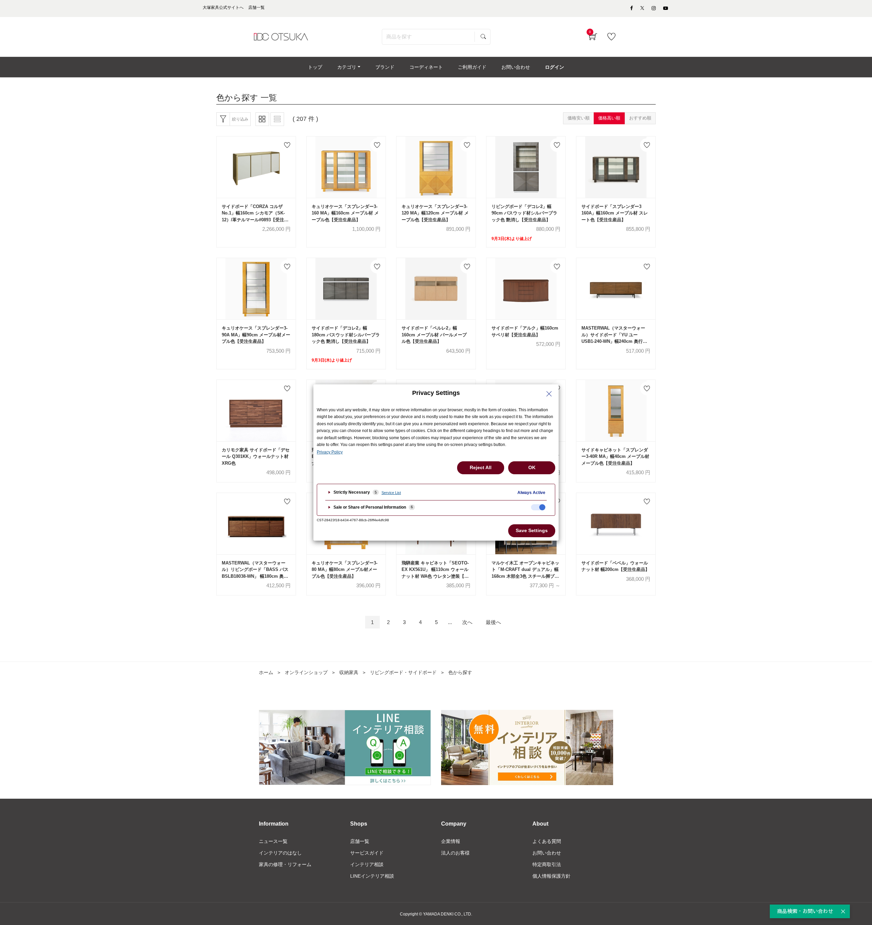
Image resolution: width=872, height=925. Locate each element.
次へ (467, 622)
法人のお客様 (455, 853)
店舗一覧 (359, 841)
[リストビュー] (277, 119)
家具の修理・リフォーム (285, 864)
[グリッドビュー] (262, 119)
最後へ (493, 622)
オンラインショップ (306, 672)
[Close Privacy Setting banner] (549, 393)
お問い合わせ (546, 853)
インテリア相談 (367, 864)
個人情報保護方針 (551, 876)
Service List (391, 493)
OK (531, 467)
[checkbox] (538, 507)
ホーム (266, 672)
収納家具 (348, 672)
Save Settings (532, 530)
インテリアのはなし (280, 853)
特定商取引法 (546, 864)
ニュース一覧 (273, 841)
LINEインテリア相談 (372, 876)
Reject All (481, 467)
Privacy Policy (330, 452)
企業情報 (450, 841)
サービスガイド (367, 853)
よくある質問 (546, 841)
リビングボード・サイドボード (403, 672)
